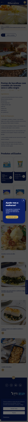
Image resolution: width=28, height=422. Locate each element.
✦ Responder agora (12, 217)
